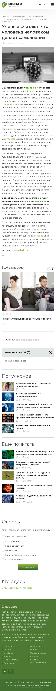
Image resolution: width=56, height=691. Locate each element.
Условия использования (38, 661)
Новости (8, 646)
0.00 (21, 43)
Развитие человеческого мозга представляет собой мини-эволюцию (35, 416)
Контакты (34, 649)
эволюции (40, 201)
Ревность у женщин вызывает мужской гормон (27, 318)
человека (30, 87)
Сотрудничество (38, 653)
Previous (48, 268)
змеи (23, 211)
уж (25, 186)
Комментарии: (17, 352)
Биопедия (9, 663)
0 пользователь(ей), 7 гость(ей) (17, 588)
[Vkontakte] (40, 4)
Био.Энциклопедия (14, 546)
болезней (39, 235)
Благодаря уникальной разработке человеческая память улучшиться (34, 405)
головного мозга (10, 104)
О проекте (35, 646)
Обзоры (8, 649)
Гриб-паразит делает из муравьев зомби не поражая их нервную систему (33, 475)
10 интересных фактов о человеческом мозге (28, 395)
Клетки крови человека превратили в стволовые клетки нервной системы (35, 452)
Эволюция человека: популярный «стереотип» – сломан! (33, 463)
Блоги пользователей (16, 536)
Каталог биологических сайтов (20, 555)
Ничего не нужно (14, 559)
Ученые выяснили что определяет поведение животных (33, 384)
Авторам (34, 656)
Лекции (7, 656)
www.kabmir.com (21, 250)
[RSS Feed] (45, 4)
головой (11, 139)
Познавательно (12, 660)
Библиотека (11, 550)
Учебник (8, 653)
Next (52, 268)
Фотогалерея (12, 541)
